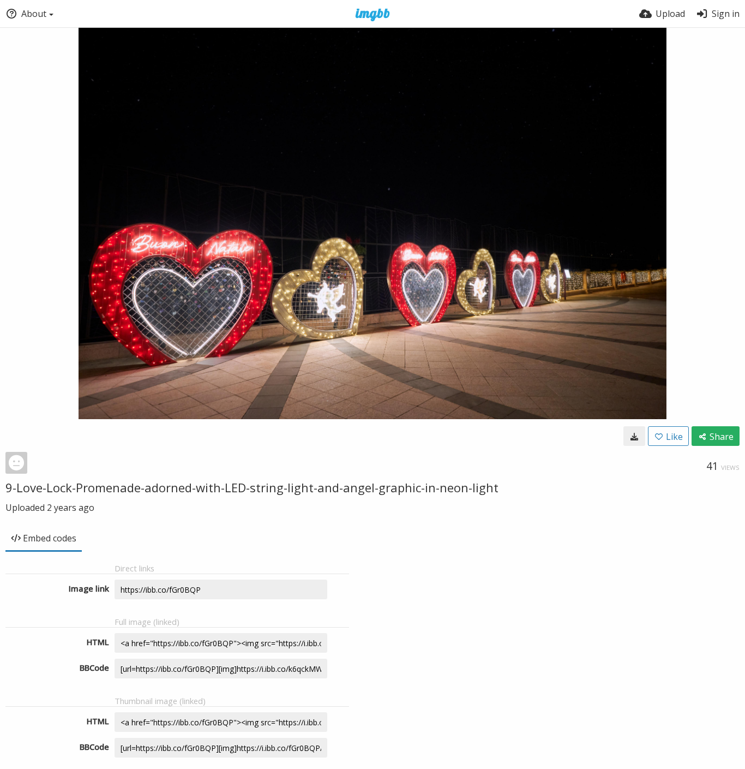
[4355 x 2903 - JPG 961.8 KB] (634, 436)
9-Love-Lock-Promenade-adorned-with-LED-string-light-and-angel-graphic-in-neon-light (251, 487)
